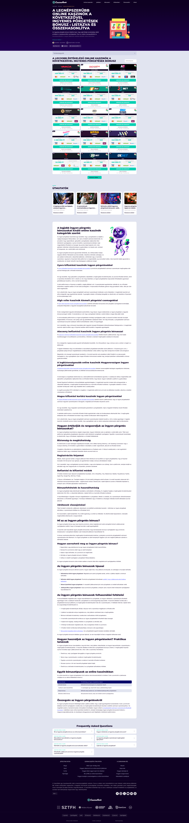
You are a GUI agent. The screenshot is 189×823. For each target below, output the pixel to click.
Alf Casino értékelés (123, 149)
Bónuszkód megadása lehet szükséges (72, 631)
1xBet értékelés (123, 171)
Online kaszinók (88, 2)
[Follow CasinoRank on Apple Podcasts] (135, 793)
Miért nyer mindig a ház (93, 765)
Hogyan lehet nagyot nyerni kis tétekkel (93, 771)
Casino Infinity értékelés (94, 82)
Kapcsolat (122, 768)
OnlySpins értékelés (123, 127)
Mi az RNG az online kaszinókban (93, 773)
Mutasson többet (93, 177)
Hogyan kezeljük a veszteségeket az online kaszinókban (93, 776)
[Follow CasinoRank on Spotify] (131, 793)
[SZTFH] (66, 807)
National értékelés (66, 127)
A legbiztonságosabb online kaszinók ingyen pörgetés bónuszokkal (76, 368)
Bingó (65, 765)
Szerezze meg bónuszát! (66, 80)
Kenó (65, 768)
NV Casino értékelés (123, 82)
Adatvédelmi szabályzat (122, 776)
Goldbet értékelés (94, 127)
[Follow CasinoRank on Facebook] (117, 793)
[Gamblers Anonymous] (110, 807)
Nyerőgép (65, 773)
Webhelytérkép (119, 820)
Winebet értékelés (66, 171)
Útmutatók (126, 2)
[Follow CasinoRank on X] (124, 793)
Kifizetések (117, 2)
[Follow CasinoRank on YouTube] (127, 793)
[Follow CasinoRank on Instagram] (120, 793)
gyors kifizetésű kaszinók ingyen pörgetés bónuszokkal (74, 268)
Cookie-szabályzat (96, 820)
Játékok (98, 2)
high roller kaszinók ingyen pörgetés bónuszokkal (72, 303)
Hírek (135, 2)
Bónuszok (107, 2)
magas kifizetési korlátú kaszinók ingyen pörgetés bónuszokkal (76, 399)
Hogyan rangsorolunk (122, 773)
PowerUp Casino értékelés (66, 105)
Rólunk (122, 765)
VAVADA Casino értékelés (66, 82)
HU (54, 793)
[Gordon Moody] (100, 807)
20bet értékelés (94, 171)
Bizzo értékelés (94, 149)
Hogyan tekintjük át (122, 771)
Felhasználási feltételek (72, 820)
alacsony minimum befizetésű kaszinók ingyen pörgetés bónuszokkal (78, 334)
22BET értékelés (123, 105)
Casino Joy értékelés (66, 149)
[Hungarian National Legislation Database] (85, 807)
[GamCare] (121, 807)
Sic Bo (65, 771)
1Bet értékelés (94, 105)
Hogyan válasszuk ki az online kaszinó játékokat (93, 768)
